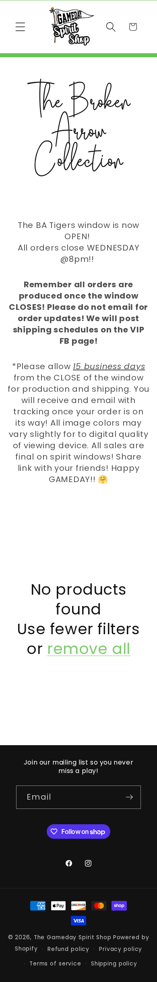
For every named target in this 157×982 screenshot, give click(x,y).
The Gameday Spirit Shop (73, 937)
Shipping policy (114, 963)
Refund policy (68, 949)
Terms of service (55, 963)
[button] (20, 27)
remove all (88, 649)
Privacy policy (120, 949)
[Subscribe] (129, 797)
